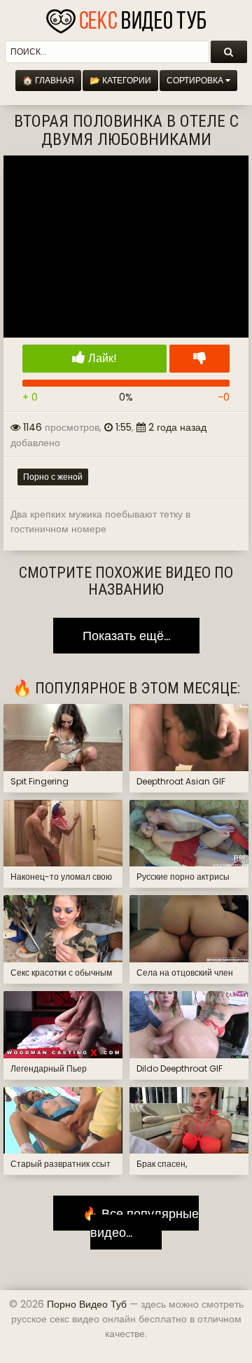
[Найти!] (229, 52)
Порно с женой (53, 477)
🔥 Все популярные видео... (135, 1222)
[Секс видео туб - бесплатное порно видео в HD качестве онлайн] (125, 17)
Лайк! (101, 358)
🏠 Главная (48, 80)
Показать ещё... (126, 635)
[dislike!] (199, 359)
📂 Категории (120, 80)
